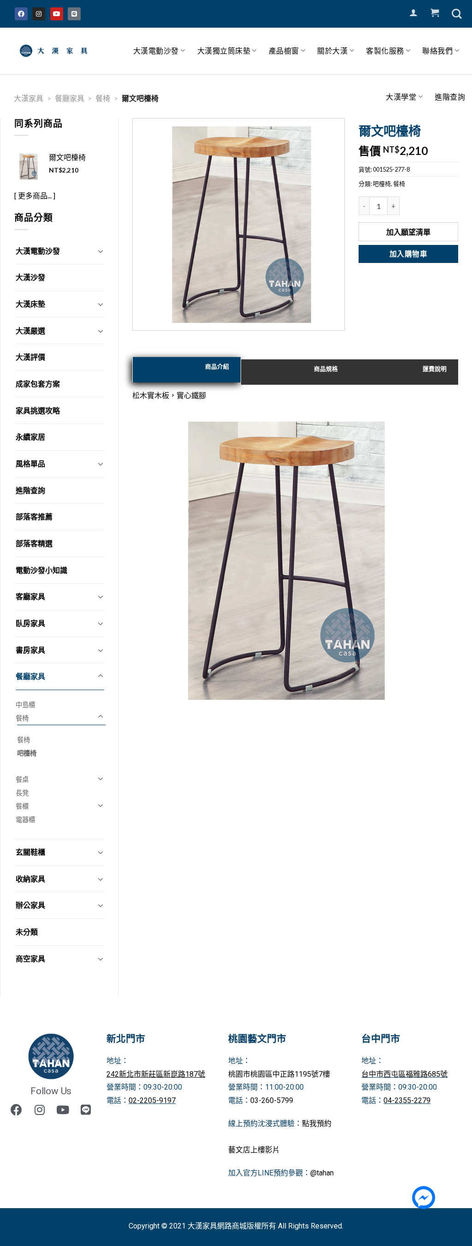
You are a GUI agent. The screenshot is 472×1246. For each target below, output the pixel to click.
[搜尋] (456, 14)
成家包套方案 (38, 383)
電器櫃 (25, 819)
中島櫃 (25, 705)
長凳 (22, 793)
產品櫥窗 (284, 50)
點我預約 (316, 1123)
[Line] (74, 13)
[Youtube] (56, 13)
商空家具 (30, 958)
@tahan (322, 1172)
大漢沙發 (30, 277)
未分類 (27, 931)
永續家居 (30, 436)
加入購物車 (408, 254)
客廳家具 (30, 596)
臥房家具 (30, 623)
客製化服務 (385, 50)
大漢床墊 (30, 303)
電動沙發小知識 (41, 570)
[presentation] (187, 369)
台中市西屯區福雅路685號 (404, 1074)
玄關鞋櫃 (30, 851)
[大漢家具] (55, 51)
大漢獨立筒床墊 (224, 50)
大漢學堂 (401, 96)
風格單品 (30, 463)
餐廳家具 (69, 98)
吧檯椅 (26, 753)
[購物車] (434, 13)
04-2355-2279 (407, 1100)
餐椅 (102, 98)
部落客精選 (34, 543)
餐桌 (22, 779)
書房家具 (30, 649)
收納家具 (30, 878)
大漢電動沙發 (156, 50)
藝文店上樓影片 (254, 1149)
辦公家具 (30, 904)
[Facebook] (21, 13)
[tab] (186, 369)
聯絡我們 (437, 50)
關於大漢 (332, 50)
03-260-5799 (271, 1100)
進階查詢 (450, 96)
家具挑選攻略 (38, 410)
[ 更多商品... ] (34, 195)
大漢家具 (28, 98)
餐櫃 (22, 806)
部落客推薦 (34, 516)
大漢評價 (30, 356)
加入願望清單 (408, 231)
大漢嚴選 (30, 330)
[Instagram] (38, 13)
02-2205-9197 (152, 1100)
